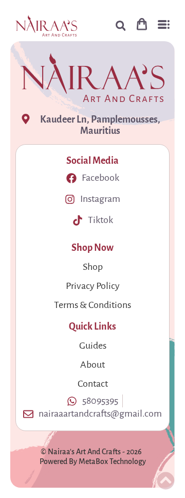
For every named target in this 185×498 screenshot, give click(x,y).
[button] (120, 26)
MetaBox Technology (112, 462)
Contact (93, 383)
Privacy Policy (93, 286)
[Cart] (142, 24)
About (92, 364)
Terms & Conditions (92, 305)
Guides (92, 345)
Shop (93, 267)
